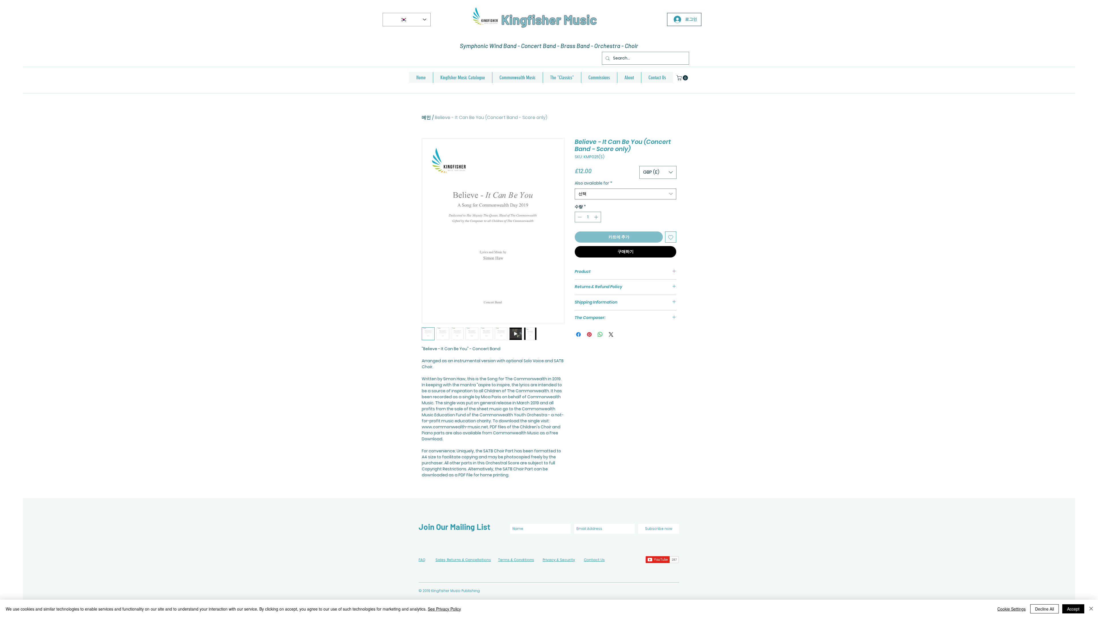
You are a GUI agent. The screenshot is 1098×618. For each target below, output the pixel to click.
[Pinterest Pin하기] (589, 334)
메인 (426, 117)
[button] (683, 77)
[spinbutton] (588, 217)
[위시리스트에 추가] (670, 237)
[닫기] (1091, 608)
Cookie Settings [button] (1011, 609)
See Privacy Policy (444, 609)
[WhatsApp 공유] (600, 334)
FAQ (422, 559)
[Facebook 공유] (578, 334)
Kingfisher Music (549, 19)
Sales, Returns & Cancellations (463, 559)
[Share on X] (611, 334)
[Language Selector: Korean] (407, 19)
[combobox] (625, 194)
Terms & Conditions (516, 559)
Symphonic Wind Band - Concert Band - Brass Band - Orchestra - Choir (549, 45)
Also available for (593, 183)
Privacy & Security (559, 559)
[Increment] (596, 217)
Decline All (1044, 609)
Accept (1073, 609)
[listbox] (658, 172)
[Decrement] (579, 217)
